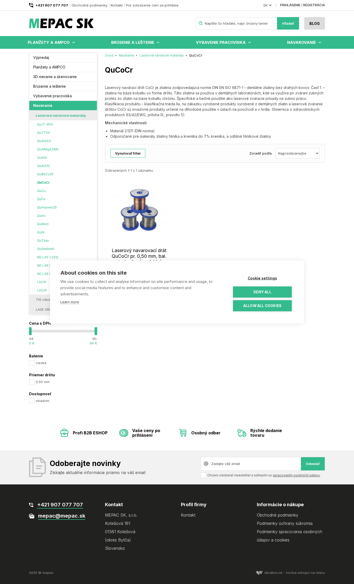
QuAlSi (42, 157)
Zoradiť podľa (260, 153)
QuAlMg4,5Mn (48, 149)
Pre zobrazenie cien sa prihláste (152, 5)
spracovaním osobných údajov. (296, 475)
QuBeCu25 (45, 174)
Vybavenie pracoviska (221, 42)
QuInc (41, 216)
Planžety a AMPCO (49, 42)
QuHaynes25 (47, 207)
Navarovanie (301, 42)
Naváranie (42, 105)
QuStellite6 (45, 249)
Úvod (109, 55)
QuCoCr (43, 182)
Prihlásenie (290, 5)
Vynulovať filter (128, 153)
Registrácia (314, 5)
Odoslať (313, 464)
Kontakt (117, 5)
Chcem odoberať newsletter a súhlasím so (263, 475)
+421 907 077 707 (51, 5)
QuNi (41, 232)
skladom (42, 401)
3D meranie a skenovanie (55, 76)
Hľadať (288, 23)
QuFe (41, 199)
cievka (41, 363)
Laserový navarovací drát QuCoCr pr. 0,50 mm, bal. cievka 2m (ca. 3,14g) (139, 256)
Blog (314, 23)
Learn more (69, 302)
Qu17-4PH (45, 124)
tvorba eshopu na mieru (305, 573)
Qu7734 (43, 133)
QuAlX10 (43, 166)
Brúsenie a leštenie (132, 42)
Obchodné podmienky (89, 5)
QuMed (42, 224)
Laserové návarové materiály (61, 115)
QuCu (41, 191)
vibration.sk (273, 573)
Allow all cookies (262, 306)
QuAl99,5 (44, 141)
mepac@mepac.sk (61, 516)
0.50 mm (42, 382)
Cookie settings (262, 278)
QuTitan (43, 240)
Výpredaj (41, 57)
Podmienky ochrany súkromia (285, 523)
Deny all (262, 292)
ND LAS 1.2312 (47, 257)
